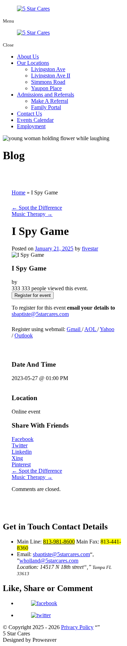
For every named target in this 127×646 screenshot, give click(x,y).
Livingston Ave (48, 69)
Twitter (20, 445)
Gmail (74, 329)
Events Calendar (35, 120)
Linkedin (22, 452)
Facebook (23, 439)
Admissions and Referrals (45, 95)
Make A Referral (49, 101)
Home (18, 192)
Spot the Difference (37, 208)
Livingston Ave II (50, 76)
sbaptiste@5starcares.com (40, 314)
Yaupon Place (46, 88)
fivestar (90, 248)
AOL (90, 329)
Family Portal (46, 107)
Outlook (23, 335)
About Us (28, 57)
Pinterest (21, 464)
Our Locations (33, 63)
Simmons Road (48, 82)
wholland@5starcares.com (48, 561)
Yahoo (107, 329)
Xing (17, 458)
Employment (31, 126)
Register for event (32, 295)
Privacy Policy (77, 627)
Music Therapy (32, 214)
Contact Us (29, 114)
